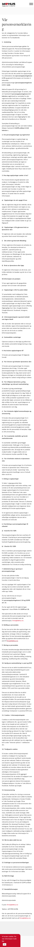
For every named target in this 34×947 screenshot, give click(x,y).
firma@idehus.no (17, 620)
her (3, 941)
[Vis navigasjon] (30, 3)
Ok (4, 944)
